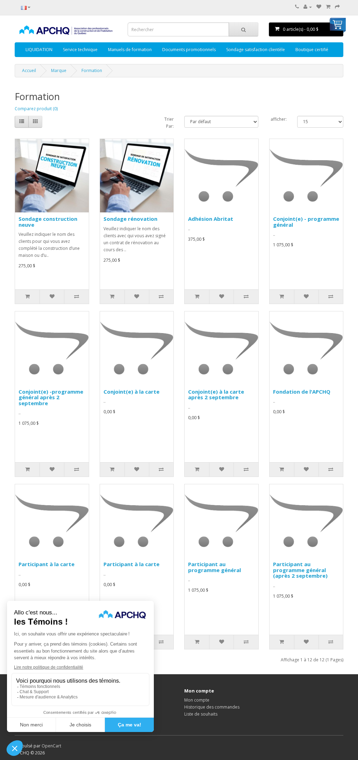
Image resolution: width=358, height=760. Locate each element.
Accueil (29, 70)
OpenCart (51, 746)
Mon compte (196, 700)
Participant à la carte (46, 564)
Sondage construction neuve (48, 221)
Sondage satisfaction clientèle (255, 49)
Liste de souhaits (200, 714)
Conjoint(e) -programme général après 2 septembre (51, 397)
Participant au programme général (214, 567)
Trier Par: (169, 122)
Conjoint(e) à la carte (131, 391)
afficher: (279, 119)
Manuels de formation (130, 49)
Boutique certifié (311, 49)
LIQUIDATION (39, 49)
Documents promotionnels (189, 49)
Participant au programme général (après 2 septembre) (300, 570)
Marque (58, 70)
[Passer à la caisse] (337, 7)
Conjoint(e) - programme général (306, 221)
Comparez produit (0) (36, 109)
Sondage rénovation (130, 218)
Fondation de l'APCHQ (301, 391)
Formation (91, 70)
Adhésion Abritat (210, 218)
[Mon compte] (307, 7)
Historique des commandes (211, 707)
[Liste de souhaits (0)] (318, 7)
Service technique (80, 49)
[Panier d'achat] (328, 7)
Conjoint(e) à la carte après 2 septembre (216, 394)
